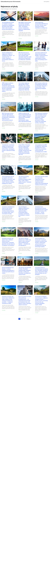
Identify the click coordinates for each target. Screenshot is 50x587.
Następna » (29, 318)
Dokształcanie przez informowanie (10, 1)
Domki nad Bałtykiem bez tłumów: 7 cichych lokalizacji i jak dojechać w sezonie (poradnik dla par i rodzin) (8, 270)
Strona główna (46, 1)
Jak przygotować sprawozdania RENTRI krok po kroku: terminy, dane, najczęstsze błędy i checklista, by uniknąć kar (41, 25)
